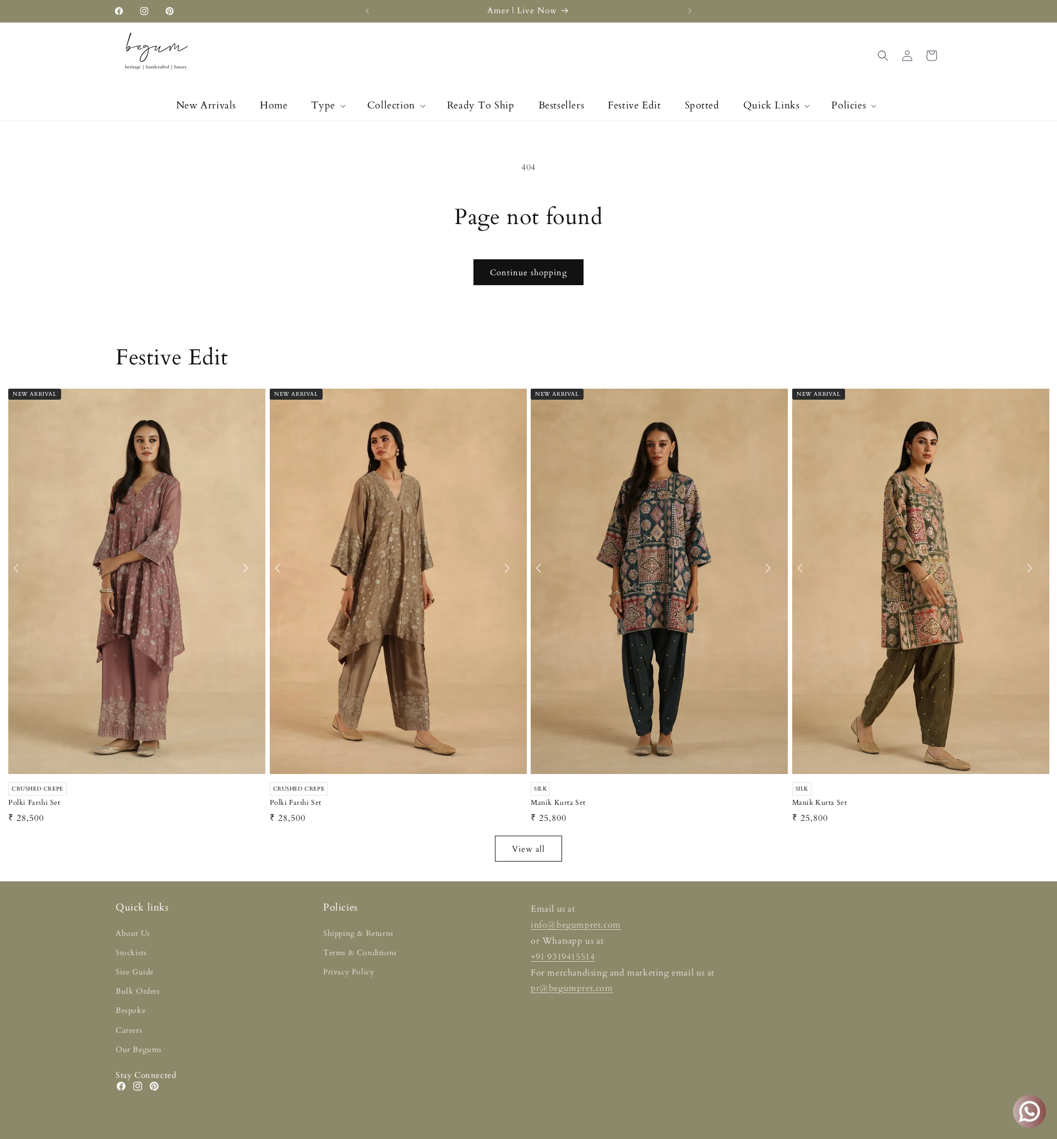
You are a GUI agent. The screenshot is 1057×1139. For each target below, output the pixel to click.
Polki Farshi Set (34, 803)
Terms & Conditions (360, 952)
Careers (129, 1030)
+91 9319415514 (563, 957)
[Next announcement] (690, 11)
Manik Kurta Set (558, 803)
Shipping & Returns (358, 933)
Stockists (131, 952)
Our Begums (139, 1049)
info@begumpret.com (576, 925)
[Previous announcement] (367, 11)
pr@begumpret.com (572, 988)
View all (528, 848)
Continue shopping (528, 272)
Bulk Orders (138, 991)
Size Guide (135, 972)
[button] (327, 105)
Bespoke (130, 1010)
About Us (133, 933)
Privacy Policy (348, 972)
